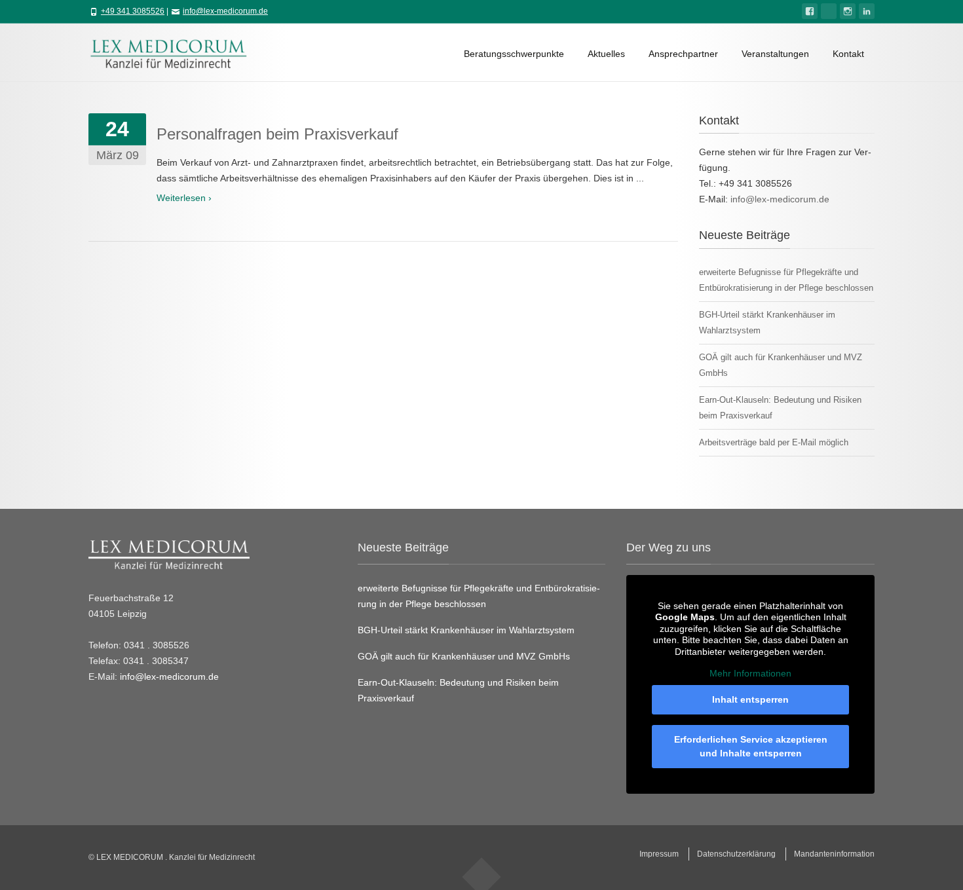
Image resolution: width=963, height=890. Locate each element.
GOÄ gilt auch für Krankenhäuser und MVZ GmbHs (464, 656)
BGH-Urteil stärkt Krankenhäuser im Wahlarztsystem (466, 630)
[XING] (829, 11)
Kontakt (848, 53)
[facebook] (810, 11)
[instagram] (848, 11)
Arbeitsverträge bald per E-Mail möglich (773, 442)
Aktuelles (606, 53)
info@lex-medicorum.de (225, 11)
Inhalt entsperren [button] (750, 699)
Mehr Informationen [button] (750, 673)
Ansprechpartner (683, 53)
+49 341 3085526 (132, 11)
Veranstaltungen (775, 53)
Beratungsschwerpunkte (514, 53)
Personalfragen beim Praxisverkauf (277, 134)
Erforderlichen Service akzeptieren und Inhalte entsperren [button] (750, 746)
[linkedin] (867, 11)
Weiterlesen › (184, 198)
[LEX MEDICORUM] (174, 52)
